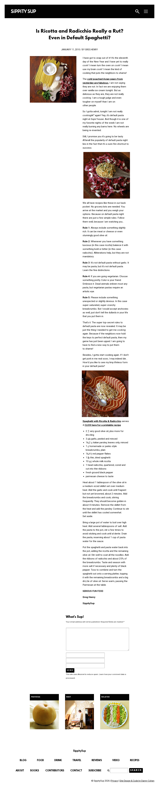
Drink (58, 760)
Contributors (54, 770)
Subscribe (95, 770)
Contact (76, 770)
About (20, 770)
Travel (76, 760)
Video (116, 760)
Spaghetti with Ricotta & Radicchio (102, 421)
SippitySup (23, 11)
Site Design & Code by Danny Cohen (137, 781)
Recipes (134, 760)
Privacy (114, 781)
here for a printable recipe (103, 425)
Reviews (97, 760)
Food (40, 760)
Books (34, 770)
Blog (23, 760)
